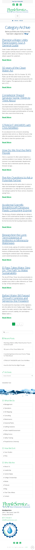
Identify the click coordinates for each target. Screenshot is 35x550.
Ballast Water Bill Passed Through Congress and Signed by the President (16, 298)
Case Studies (8, 452)
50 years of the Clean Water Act (14, 69)
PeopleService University (11, 441)
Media (6, 481)
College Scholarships (10, 477)
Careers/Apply (8, 474)
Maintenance (8, 419)
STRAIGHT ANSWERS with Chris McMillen (16, 126)
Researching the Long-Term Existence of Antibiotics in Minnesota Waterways (15, 239)
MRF (26, 547)
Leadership (7, 470)
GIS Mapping (8, 412)
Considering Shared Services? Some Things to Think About (16, 97)
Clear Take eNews (9, 492)
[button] (17, 16)
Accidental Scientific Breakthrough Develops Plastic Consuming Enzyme (17, 207)
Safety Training (8, 438)
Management (8, 404)
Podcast (6, 485)
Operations (7, 408)
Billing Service (8, 434)
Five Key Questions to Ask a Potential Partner (17, 179)
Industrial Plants (9, 423)
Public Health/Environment (12, 430)
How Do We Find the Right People (16, 151)
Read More (6, 60)
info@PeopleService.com (9, 520)
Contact (6, 496)
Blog (5, 489)
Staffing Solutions (9, 427)
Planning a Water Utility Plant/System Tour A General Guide (15, 42)
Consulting (7, 415)
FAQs (5, 456)
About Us (7, 466)
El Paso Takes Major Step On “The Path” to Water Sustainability (16, 270)
